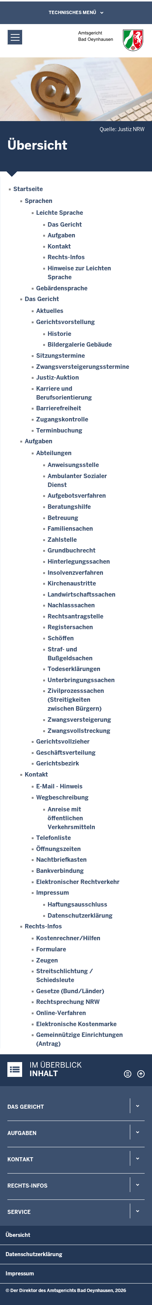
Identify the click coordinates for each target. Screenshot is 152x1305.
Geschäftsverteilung (66, 753)
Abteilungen (54, 453)
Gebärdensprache (61, 288)
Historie (59, 334)
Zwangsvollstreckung (79, 731)
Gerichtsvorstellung (65, 322)
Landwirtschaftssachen (81, 594)
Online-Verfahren (61, 1013)
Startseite (28, 189)
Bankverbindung (60, 871)
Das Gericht (65, 224)
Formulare (51, 949)
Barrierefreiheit (58, 408)
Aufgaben (61, 235)
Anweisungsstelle (73, 465)
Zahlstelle (62, 540)
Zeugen (47, 960)
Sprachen (38, 201)
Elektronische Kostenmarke (76, 1024)
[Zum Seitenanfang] (139, 1074)
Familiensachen (70, 529)
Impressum (52, 893)
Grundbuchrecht (72, 550)
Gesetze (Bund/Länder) (70, 991)
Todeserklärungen (74, 669)
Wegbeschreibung (62, 797)
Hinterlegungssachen (79, 561)
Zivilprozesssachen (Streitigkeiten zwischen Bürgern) (76, 699)
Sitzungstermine (60, 356)
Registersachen (70, 627)
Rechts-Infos (66, 257)
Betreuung (63, 518)
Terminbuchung (59, 430)
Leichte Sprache (59, 213)
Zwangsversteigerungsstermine (82, 367)
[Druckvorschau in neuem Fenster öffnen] (126, 1074)
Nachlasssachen (71, 605)
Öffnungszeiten (58, 849)
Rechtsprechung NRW (68, 1002)
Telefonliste (53, 838)
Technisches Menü (72, 13)
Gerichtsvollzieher (63, 741)
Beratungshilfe (69, 507)
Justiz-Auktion (57, 377)
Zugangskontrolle (62, 419)
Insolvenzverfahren (75, 573)
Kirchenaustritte (72, 583)
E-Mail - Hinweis (59, 786)
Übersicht (18, 1235)
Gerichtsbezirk (57, 763)
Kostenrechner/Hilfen (68, 938)
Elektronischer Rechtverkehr (78, 882)
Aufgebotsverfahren (77, 496)
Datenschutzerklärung (80, 915)
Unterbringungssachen (81, 680)
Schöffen (61, 638)
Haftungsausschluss (77, 904)
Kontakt (59, 246)
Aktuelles (49, 311)
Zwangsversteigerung (79, 720)
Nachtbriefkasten (61, 860)
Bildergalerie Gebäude (80, 344)
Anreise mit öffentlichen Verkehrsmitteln (71, 818)
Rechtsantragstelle (75, 616)
